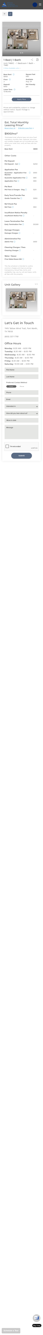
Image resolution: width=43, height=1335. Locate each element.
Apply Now (21, 99)
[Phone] (35, 4)
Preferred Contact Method (16, 382)
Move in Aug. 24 (10, 128)
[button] (19, 164)
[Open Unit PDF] (37, 59)
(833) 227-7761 (12, 336)
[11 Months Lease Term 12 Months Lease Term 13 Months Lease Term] (26, 128)
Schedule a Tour (11, 1330)
